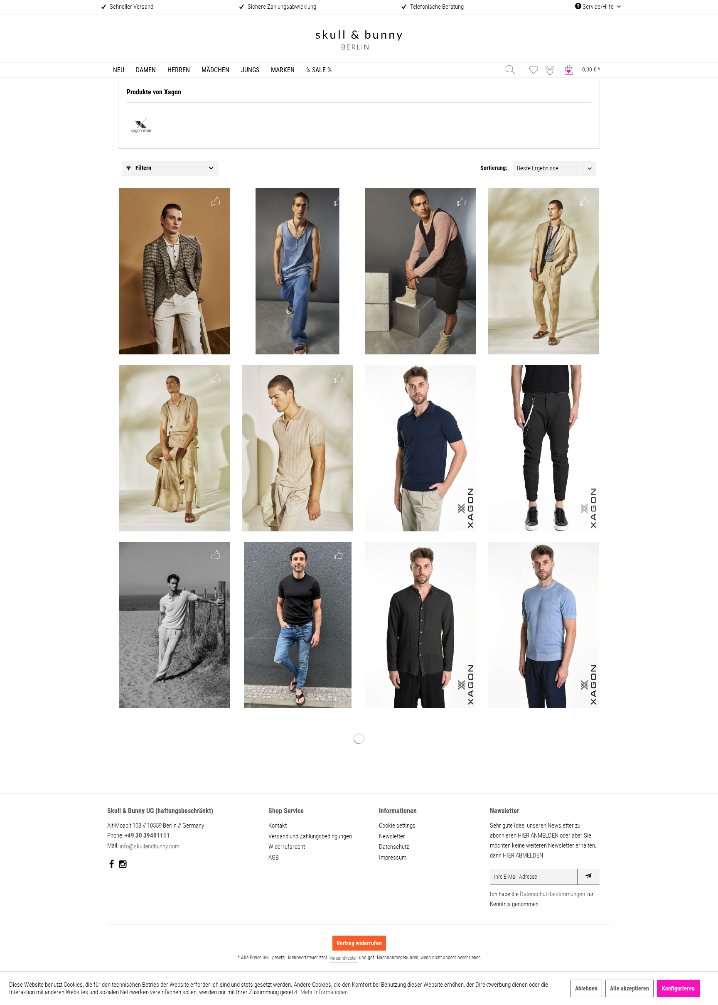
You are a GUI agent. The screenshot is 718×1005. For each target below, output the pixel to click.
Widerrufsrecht (286, 846)
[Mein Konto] (551, 69)
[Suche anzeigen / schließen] (510, 69)
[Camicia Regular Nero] (420, 625)
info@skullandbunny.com (150, 846)
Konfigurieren (678, 988)
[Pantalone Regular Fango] (174, 448)
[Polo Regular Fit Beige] (297, 448)
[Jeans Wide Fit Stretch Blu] (297, 271)
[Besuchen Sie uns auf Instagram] (123, 866)
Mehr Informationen (324, 992)
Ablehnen (586, 988)
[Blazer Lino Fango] (543, 271)
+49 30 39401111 (147, 835)
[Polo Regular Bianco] (174, 625)
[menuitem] (118, 70)
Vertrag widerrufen (359, 943)
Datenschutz (394, 846)
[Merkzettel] (533, 69)
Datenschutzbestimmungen (552, 894)
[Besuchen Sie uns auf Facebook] (112, 866)
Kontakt (277, 825)
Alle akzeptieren (629, 988)
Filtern (142, 168)
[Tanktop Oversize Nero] (420, 271)
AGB (273, 857)
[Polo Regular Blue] (420, 448)
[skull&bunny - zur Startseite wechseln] (359, 41)
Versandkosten (343, 958)
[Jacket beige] (174, 271)
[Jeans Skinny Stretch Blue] (297, 625)
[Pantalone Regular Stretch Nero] (543, 448)
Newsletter (392, 836)
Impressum (392, 857)
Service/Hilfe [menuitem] (598, 6)
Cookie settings (397, 825)
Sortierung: (493, 168)
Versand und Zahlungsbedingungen (310, 836)
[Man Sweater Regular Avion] (543, 625)
